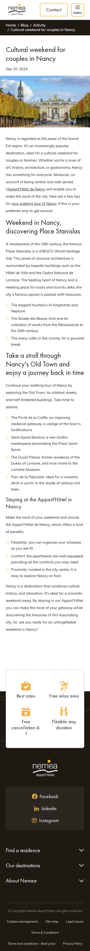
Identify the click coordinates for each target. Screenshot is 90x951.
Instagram (49, 820)
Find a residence (23, 850)
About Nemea (21, 880)
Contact (53, 9)
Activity (39, 25)
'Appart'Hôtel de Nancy (26, 189)
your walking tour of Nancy (33, 203)
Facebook (49, 796)
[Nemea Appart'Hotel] (17, 9)
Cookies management (22, 921)
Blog (24, 25)
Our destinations (23, 865)
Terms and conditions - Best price (31, 943)
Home (11, 25)
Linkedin (49, 808)
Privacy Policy (72, 943)
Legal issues (74, 921)
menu (77, 12)
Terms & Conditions (45, 932)
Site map (52, 921)
